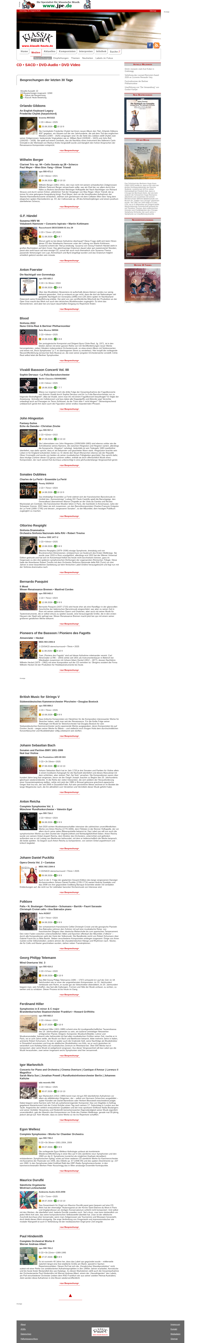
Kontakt (174, 1329)
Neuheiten (87, 58)
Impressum (175, 1324)
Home (24, 51)
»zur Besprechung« (69, 150)
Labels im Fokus (104, 58)
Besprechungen (42, 58)
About (23, 1324)
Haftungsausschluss (29, 1339)
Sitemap (153, 11)
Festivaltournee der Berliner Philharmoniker (136, 82)
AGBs (23, 1329)
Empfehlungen (61, 58)
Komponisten (67, 51)
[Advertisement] (54, 685)
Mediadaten (175, 1334)
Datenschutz (26, 1334)
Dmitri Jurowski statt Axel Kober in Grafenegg (139, 70)
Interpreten (86, 51)
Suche (114, 51)
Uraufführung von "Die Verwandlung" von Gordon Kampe (142, 88)
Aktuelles (49, 51)
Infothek (101, 51)
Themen (75, 58)
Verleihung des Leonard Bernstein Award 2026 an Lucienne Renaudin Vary (142, 76)
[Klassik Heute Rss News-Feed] (156, 47)
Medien (35, 52)
